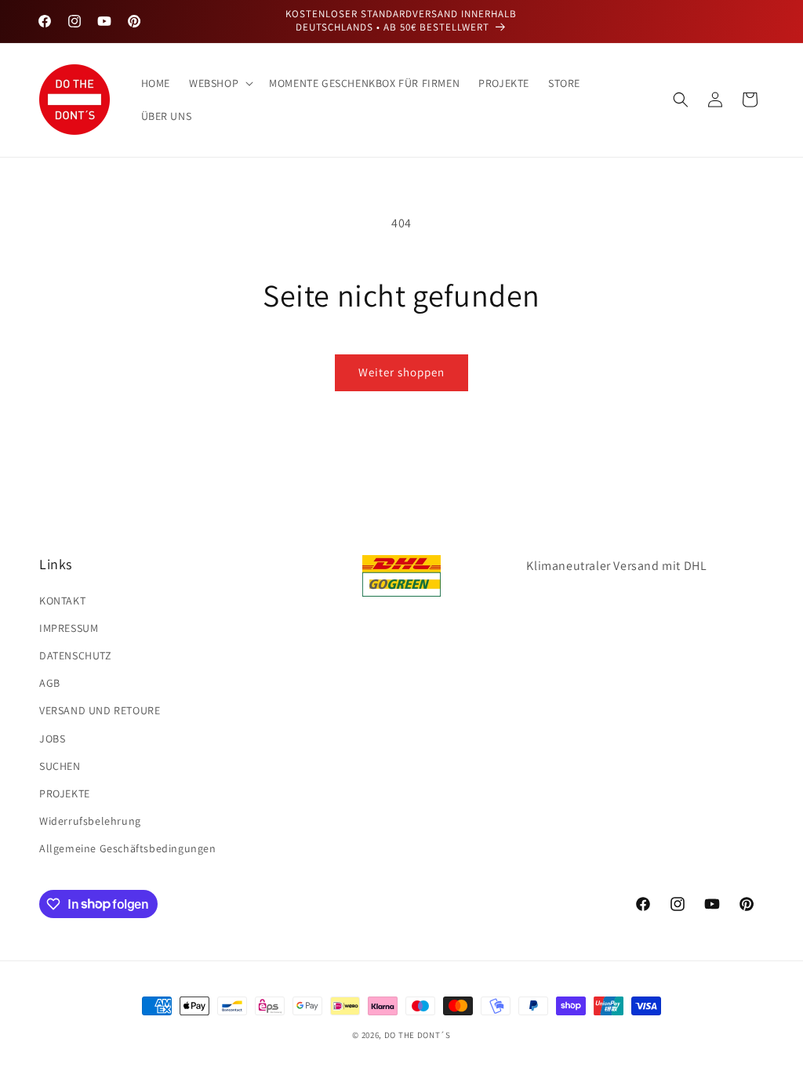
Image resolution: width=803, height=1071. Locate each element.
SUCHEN (60, 766)
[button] (220, 83)
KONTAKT (62, 601)
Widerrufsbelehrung (90, 821)
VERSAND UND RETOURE (99, 710)
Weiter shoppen (401, 372)
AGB (49, 683)
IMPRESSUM (68, 628)
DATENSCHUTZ (75, 655)
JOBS (52, 739)
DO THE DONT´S (417, 1034)
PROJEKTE (64, 793)
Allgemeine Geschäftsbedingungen (127, 848)
